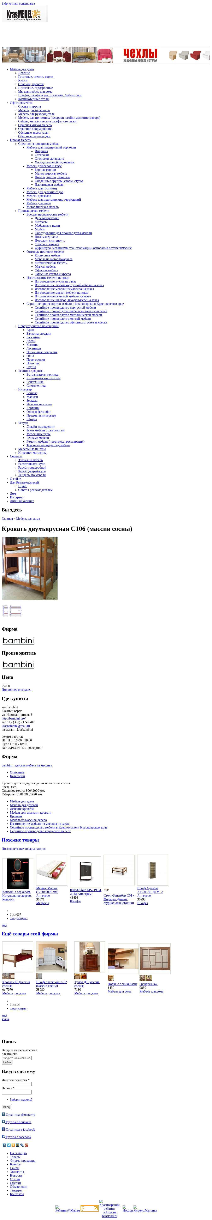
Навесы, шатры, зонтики (52, 177)
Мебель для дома (22, 69)
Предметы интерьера (41, 415)
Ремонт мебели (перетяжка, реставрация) (55, 441)
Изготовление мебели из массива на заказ (64, 289)
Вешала (31, 393)
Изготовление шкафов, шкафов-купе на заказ (67, 300)
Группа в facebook (18, 1137)
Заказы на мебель (30, 460)
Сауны (31, 367)
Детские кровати (22, 809)
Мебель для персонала (34, 110)
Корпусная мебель (47, 255)
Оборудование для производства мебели (63, 233)
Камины (32, 344)
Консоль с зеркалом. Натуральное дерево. (17, 893)
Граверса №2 (149, 984)
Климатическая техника (43, 378)
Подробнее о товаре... (17, 689)
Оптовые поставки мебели (45, 251)
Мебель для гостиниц (41, 188)
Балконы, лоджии (38, 333)
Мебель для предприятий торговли (51, 147)
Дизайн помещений (40, 426)
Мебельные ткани (47, 225)
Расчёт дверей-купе (32, 471)
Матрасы (41, 222)
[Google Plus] (26, 1145)
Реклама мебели (37, 437)
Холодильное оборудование (54, 162)
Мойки (40, 229)
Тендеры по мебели (32, 475)
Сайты (14, 1168)
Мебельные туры (38, 434)
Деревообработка (47, 218)
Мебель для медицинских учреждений (53, 199)
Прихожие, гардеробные (35, 88)
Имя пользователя (16, 1080)
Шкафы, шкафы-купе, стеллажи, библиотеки (50, 95)
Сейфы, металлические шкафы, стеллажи (47, 121)
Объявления (18, 1186)
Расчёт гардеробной (32, 467)
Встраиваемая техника (42, 374)
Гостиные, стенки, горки (35, 76)
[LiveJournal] (22, 1145)
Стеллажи (42, 155)
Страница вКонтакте (20, 1114)
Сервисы (16, 456)
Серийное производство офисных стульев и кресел (71, 322)
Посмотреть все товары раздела (24, 848)
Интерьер (25, 389)
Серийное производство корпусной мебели (65, 307)
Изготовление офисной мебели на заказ (63, 296)
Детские (24, 73)
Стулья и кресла (29, 106)
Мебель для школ (38, 203)
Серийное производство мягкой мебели (63, 318)
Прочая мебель (20, 140)
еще (4, 925)
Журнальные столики (119, 903)
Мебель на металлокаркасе (53, 259)
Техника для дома (30, 370)
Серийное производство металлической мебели (68, 315)
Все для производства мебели (47, 214)
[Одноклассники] (13, 1145)
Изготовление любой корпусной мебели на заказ (69, 285)
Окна (30, 356)
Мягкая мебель (45, 266)
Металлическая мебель (51, 173)
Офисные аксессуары (33, 132)
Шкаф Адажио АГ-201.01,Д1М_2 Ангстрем (150, 891)
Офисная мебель (21, 102)
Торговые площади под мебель (48, 445)
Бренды (15, 1164)
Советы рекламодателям (35, 490)
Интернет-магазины (32, 452)
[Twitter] (9, 1145)
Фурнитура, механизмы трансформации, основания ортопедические (83, 248)
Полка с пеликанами (122, 984)
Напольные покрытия (41, 352)
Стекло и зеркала (47, 244)
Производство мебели (33, 210)
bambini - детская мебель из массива (27, 765)
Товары (15, 1157)
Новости (16, 1175)
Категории (17, 776)
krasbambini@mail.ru (16, 726)
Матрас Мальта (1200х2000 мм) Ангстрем (47, 891)
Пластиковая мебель (49, 184)
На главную (18, 1153)
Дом (13, 493)
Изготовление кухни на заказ (55, 281)
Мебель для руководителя (36, 114)
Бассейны (33, 337)
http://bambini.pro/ (14, 718)
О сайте (15, 478)
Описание (17, 772)
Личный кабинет (22, 501)
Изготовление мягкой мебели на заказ (61, 292)
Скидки (15, 1183)
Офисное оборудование (35, 129)
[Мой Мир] (18, 1145)
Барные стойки (45, 169)
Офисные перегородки (34, 136)
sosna (5, 1019)
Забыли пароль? (21, 1099)
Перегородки (35, 359)
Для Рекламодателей (24, 482)
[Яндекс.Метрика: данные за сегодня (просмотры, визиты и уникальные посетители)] (145, 1208)
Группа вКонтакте (18, 1122)
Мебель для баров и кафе (44, 166)
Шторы (31, 419)
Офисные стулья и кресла (53, 274)
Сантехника (34, 382)
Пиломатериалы (46, 236)
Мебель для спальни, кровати (31, 812)
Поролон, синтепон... (50, 240)
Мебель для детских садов (44, 192)
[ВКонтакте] (4, 1145)
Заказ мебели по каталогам (45, 430)
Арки (30, 330)
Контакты (17, 1194)
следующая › (19, 918)
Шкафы (75, 901)
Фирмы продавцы (22, 1160)
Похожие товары (20, 840)
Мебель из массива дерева (28, 820)
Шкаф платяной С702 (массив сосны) (51, 984)
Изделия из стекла (39, 404)
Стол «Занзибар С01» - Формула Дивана (120, 897)
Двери (30, 341)
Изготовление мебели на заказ (47, 277)
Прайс (22, 486)
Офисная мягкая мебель (35, 125)
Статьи (15, 1179)
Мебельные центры (32, 449)
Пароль (8, 1088)
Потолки (32, 363)
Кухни (22, 80)
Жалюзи (32, 397)
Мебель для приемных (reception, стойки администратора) (59, 117)
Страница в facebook (20, 1129)
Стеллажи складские (49, 158)
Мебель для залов (38, 196)
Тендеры (16, 1190)
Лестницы (33, 348)
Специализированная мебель (38, 143)
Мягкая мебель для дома (35, 91)
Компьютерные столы (33, 99)
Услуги (23, 423)
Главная (7, 518)
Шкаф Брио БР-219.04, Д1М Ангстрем (86, 892)
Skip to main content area (18, 3)
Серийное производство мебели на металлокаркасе (71, 311)
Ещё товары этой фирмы (30, 933)
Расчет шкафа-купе (31, 464)
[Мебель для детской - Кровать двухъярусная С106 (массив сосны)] (30, 598)
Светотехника (36, 385)
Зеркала (31, 400)
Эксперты (17, 1171)
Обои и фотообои (38, 411)
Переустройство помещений (38, 326)
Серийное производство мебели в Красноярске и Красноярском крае (75, 303)
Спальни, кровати (31, 84)
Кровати (16, 816)
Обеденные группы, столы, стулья (59, 181)
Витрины (41, 151)
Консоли (8, 899)
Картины (32, 408)
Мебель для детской (24, 805)
